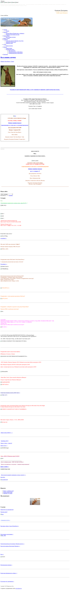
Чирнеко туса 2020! (7, 493)
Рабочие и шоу (9, 43)
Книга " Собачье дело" (8, 490)
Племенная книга (10, 49)
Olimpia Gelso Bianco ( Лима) (7, 61)
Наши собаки (6, 35)
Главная (5, 29)
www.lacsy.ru (19, 588)
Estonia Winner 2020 (7, 492)
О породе (5, 39)
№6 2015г (3, 477)
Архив (7, 31)
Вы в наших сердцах (11, 37)
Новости (5, 32)
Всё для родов (12, 50)
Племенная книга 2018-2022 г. (16, 52)
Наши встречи (9, 45)
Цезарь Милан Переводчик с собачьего (15, 33)
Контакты (5, 54)
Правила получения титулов (12, 34)
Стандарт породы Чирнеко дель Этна (14, 40)
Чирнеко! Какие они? (11, 42)
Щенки (5, 47)
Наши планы (9, 48)
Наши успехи (6, 38)
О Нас (4, 44)
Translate (11, 195)
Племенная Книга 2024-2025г (16, 53)
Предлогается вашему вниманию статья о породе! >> (13, 475)
